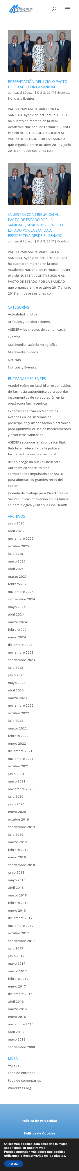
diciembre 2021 (20, 751)
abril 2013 (16, 1032)
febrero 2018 (18, 902)
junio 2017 (16, 956)
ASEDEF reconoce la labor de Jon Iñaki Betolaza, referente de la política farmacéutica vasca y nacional (37, 448)
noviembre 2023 (21, 652)
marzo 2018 (17, 895)
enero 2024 (17, 637)
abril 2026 (16, 531)
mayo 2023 (16, 682)
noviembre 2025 (21, 538)
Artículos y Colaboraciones (29, 321)
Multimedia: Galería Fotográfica (32, 344)
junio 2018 (16, 872)
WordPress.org (19, 1088)
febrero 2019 (18, 849)
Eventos (63, 92)
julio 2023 (15, 667)
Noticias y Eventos (21, 98)
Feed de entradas (21, 1072)
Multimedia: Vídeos (23, 352)
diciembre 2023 (20, 644)
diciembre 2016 (20, 993)
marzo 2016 (17, 1009)
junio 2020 (16, 804)
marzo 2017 (17, 971)
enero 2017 (17, 986)
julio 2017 (15, 948)
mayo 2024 (16, 607)
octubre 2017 (18, 933)
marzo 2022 (17, 728)
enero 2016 (17, 1016)
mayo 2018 (16, 880)
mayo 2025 (16, 561)
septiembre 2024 (21, 599)
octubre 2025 (18, 546)
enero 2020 (17, 811)
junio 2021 (16, 774)
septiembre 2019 (21, 827)
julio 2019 (15, 834)
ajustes (59, 1155)
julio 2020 (15, 796)
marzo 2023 (17, 698)
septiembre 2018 (21, 865)
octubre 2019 (18, 819)
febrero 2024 (18, 629)
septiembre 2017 (21, 940)
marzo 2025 (17, 576)
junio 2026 (16, 523)
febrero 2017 (18, 978)
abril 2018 (16, 887)
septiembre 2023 (21, 660)
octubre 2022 (18, 713)
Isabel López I (24, 92)
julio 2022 (15, 720)
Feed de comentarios (24, 1080)
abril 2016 (16, 1001)
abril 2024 (16, 614)
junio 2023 (16, 675)
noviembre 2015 (21, 1024)
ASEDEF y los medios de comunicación (38, 329)
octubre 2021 (18, 766)
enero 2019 (17, 857)
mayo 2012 (16, 1039)
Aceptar (14, 1163)
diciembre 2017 (20, 918)
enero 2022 (17, 743)
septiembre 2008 (21, 1047)
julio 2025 (15, 553)
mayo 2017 (16, 963)
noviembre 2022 (21, 705)
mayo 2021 (16, 781)
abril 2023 (16, 690)
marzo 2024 (17, 622)
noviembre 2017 (21, 925)
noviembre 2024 (21, 591)
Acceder (14, 1065)
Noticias (14, 359)
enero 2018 (17, 910)
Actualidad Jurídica (22, 314)
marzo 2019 (17, 842)
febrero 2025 (18, 584)
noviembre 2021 (21, 758)
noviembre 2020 (21, 789)
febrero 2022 (18, 735)
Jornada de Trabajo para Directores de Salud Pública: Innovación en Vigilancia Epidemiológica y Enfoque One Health (38, 499)
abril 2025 (16, 568)
